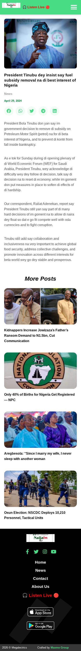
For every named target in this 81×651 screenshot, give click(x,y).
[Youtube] (53, 551)
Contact (40, 578)
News (8, 93)
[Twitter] (36, 551)
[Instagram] (45, 551)
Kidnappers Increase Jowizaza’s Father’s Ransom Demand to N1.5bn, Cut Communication (36, 335)
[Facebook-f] (27, 551)
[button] (74, 7)
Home (40, 562)
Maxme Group (60, 647)
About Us (40, 586)
